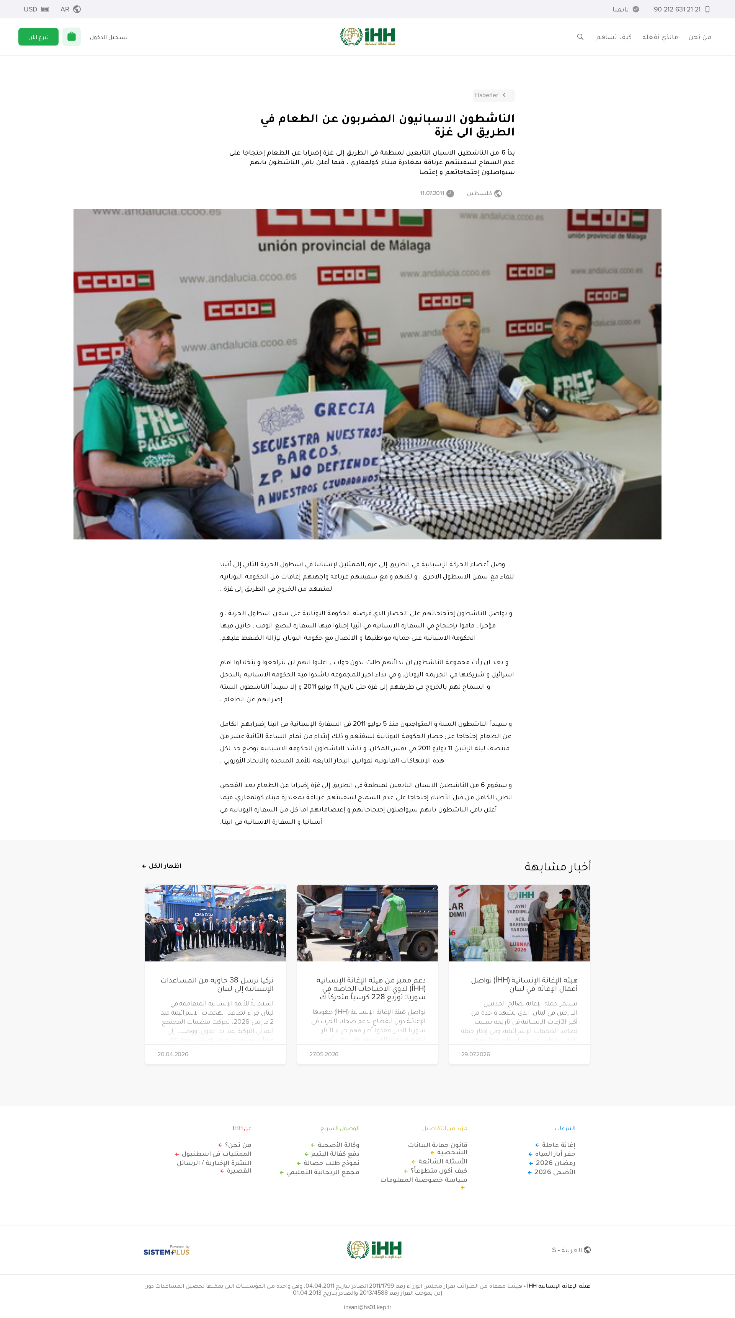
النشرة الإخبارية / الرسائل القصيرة (214, 1166)
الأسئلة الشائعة (442, 1161)
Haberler (486, 95)
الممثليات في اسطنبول (217, 1153)
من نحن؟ (238, 1145)
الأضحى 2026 (554, 1172)
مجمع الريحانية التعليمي (322, 1172)
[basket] (71, 37)
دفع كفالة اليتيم (335, 1153)
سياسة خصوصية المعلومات (423, 1180)
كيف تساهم (614, 36)
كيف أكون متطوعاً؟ (439, 1170)
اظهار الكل (165, 865)
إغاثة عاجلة (558, 1145)
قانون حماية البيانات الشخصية (437, 1148)
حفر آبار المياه (555, 1153)
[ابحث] (580, 36)
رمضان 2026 (555, 1162)
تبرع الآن (38, 37)
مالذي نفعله (660, 36)
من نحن (700, 36)
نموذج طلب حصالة (331, 1162)
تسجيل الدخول (108, 37)
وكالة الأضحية (338, 1145)
